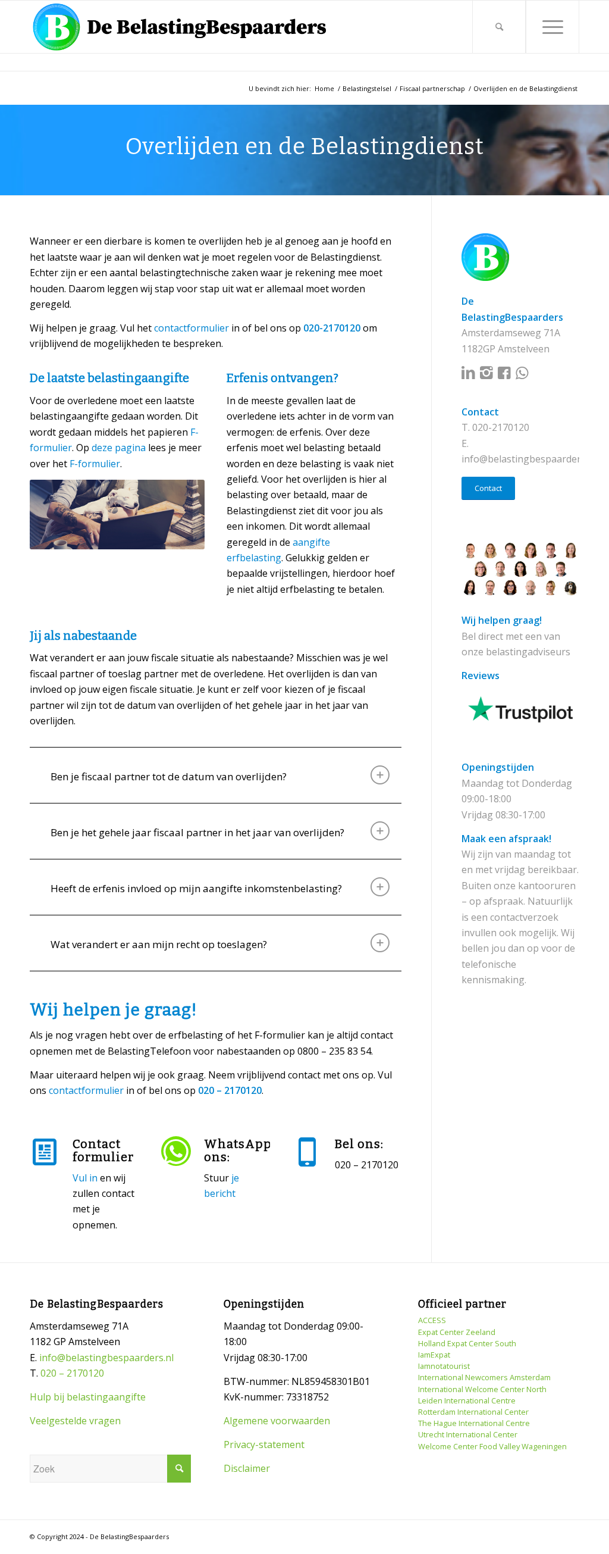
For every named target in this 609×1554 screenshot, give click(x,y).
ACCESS (432, 1320)
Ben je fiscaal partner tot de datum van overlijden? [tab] (169, 776)
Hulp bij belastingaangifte (88, 1396)
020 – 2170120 (72, 1373)
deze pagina (119, 447)
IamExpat (434, 1354)
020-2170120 (500, 427)
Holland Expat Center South (467, 1343)
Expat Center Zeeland (456, 1332)
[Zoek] (499, 27)
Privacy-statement (264, 1444)
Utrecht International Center (467, 1434)
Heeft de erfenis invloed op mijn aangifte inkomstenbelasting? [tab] (196, 888)
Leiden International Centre (467, 1400)
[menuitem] (499, 27)
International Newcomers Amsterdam (484, 1377)
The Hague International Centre (474, 1423)
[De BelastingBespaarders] (180, 27)
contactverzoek (524, 917)
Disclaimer (247, 1468)
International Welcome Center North (482, 1389)
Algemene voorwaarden (277, 1420)
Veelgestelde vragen (75, 1420)
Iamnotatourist (444, 1366)
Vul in (85, 1177)
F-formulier (95, 463)
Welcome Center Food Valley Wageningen (492, 1446)
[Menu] (552, 27)
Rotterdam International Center (473, 1411)
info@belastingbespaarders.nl (529, 458)
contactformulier (191, 327)
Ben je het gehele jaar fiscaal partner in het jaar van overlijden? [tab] (197, 832)
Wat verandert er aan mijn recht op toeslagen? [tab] (159, 944)
